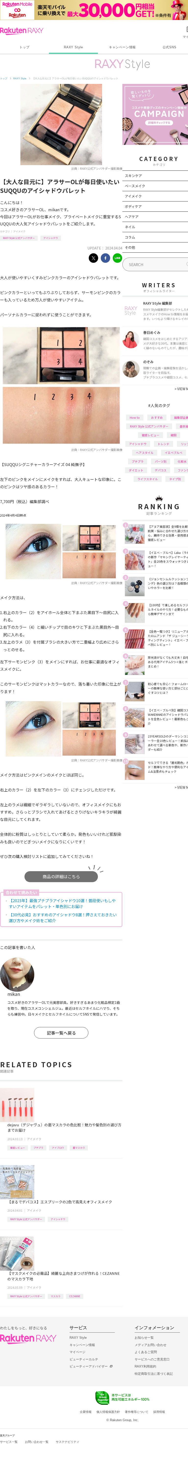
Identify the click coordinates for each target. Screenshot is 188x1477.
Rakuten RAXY (21, 31)
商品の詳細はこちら (61, 876)
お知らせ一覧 (144, 1337)
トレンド (163, 444)
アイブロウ (58, 1147)
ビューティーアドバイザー (89, 1366)
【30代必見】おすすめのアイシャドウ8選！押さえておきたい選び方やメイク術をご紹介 (63, 917)
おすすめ (157, 417)
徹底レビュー (17, 1147)
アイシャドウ (50, 238)
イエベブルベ (173, 452)
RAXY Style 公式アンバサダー (19, 238)
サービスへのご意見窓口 (152, 1359)
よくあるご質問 (146, 1352)
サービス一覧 (9, 1442)
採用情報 (159, 1412)
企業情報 (86, 1412)
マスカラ (55, 1296)
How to (135, 417)
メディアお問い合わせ (150, 1345)
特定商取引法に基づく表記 (154, 1374)
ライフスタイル (147, 479)
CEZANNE (74, 1296)
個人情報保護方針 (108, 1412)
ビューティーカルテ (84, 1359)
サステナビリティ (67, 1442)
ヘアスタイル (144, 452)
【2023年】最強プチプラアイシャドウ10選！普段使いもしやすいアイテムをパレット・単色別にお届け (62, 903)
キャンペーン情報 (122, 47)
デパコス (160, 470)
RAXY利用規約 (145, 1366)
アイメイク (19, 231)
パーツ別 (160, 461)
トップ (24, 47)
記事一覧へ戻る (61, 1033)
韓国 (173, 435)
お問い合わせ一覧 (36, 1442)
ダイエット (136, 470)
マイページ (77, 1352)
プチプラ (38, 1147)
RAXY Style (73, 47)
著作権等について (136, 1412)
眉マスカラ (79, 1147)
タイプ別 (175, 479)
